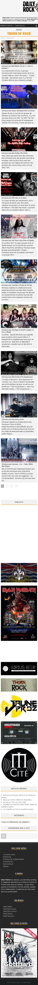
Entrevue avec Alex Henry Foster (13, 419)
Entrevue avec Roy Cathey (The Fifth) (14, 153)
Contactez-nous (9, 854)
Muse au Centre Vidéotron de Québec (17, 800)
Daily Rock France (10, 911)
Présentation (8, 862)
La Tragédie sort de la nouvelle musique (18, 809)
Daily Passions (8, 916)
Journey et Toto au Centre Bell (14, 802)
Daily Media (7, 907)
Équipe (5, 866)
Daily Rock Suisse (9, 909)
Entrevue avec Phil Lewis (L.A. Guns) (14, 198)
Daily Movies (8, 914)
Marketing (7, 857)
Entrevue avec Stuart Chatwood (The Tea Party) (18, 111)
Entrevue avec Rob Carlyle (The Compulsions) (17, 377)
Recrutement (8, 864)
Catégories (5, 822)
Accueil (2, 38)
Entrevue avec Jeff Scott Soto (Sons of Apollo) (18, 240)
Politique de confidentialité (13, 859)
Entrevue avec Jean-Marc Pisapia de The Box (17, 285)
